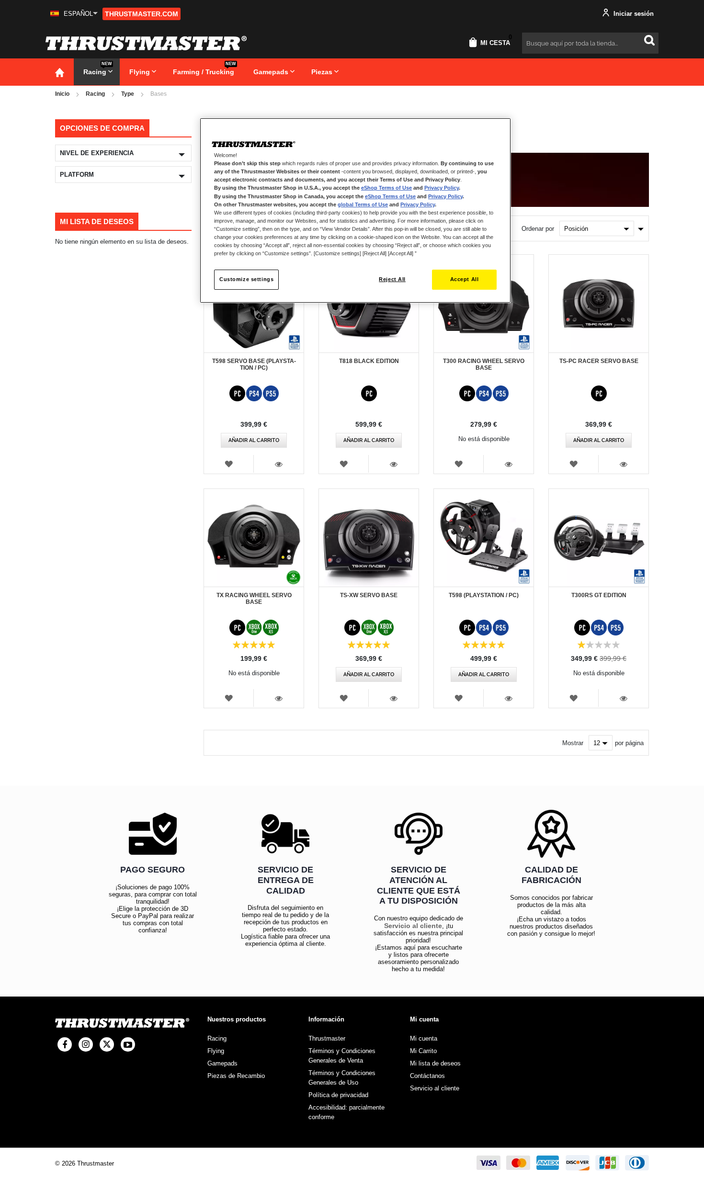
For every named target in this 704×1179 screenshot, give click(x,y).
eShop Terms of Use (386, 188)
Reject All (392, 279)
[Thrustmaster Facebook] (64, 1044)
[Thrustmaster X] (107, 1044)
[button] (73, 14)
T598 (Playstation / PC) (484, 595)
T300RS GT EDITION (598, 595)
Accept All (464, 279)
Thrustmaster (326, 1038)
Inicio (62, 94)
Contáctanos (427, 1075)
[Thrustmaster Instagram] (86, 1044)
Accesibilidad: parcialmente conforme (346, 1112)
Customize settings (246, 279)
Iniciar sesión (633, 13)
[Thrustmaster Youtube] (128, 1044)
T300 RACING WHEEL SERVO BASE (483, 364)
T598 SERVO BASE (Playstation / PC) (254, 364)
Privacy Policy (441, 188)
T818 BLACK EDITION (369, 361)
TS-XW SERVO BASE (368, 595)
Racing (95, 94)
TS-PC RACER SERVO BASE (598, 361)
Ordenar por (538, 228)
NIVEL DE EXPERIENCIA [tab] (97, 153)
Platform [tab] (77, 174)
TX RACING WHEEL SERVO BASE (254, 598)
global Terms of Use (363, 204)
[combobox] (590, 43)
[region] (355, 210)
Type (127, 94)
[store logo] (146, 43)
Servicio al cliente (413, 926)
